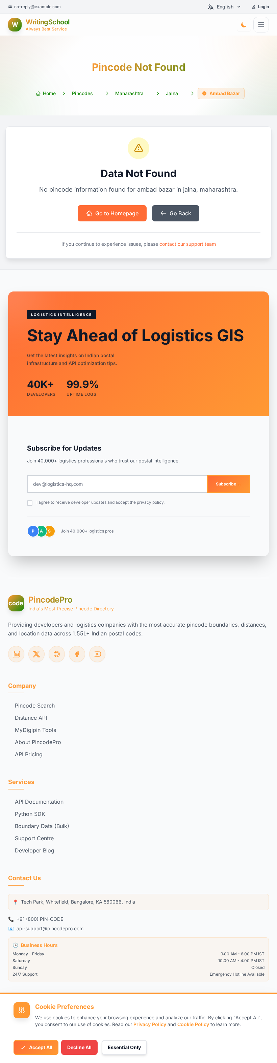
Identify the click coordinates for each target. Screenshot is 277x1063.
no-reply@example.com (37, 6)
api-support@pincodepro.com (50, 928)
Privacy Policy (149, 1024)
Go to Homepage (116, 213)
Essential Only (124, 1047)
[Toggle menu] (261, 24)
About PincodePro (38, 742)
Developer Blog (34, 850)
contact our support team (187, 244)
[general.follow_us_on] (16, 654)
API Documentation (39, 801)
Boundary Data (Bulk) (42, 826)
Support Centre (34, 838)
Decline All (79, 1047)
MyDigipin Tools (35, 729)
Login (263, 6)
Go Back (180, 213)
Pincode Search (35, 705)
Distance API (31, 717)
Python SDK (30, 813)
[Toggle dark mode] (244, 24)
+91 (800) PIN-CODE (40, 919)
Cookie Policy (193, 1024)
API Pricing (29, 754)
